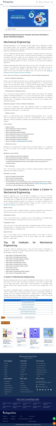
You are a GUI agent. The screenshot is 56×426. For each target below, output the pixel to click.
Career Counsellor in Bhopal (27, 407)
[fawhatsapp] (54, 418)
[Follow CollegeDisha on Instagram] (45, 389)
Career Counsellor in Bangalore (17, 404)
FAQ (21, 416)
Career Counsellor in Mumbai (27, 404)
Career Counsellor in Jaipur (7, 407)
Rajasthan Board (8, 389)
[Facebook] (37, 389)
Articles (22, 383)
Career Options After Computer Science (14, 317)
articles (7, 6)
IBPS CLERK (24, 365)
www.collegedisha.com (28, 424)
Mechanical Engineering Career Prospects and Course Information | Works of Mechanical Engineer (27, 6)
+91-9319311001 (41, 384)
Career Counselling (25, 389)
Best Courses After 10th (30, 317)
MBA (6, 372)
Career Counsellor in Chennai (37, 404)
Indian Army (23, 367)
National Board (8, 385)
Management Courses (42, 372)
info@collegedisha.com (43, 386)
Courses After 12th (41, 365)
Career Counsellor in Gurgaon (17, 407)
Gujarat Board (8, 391)
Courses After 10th (41, 363)
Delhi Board (7, 381)
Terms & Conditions (32, 421)
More (6, 376)
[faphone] (54, 423)
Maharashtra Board (9, 387)
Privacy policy (32, 416)
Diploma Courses (41, 367)
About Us (13, 416)
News (22, 381)
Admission (5, 416)
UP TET (22, 372)
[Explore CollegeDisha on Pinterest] (48, 389)
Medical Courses (40, 374)
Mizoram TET (24, 374)
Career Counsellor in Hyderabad (47, 404)
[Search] (37, 2)
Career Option (24, 387)
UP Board (7, 383)
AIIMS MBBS (24, 363)
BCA (6, 367)
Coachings (23, 385)
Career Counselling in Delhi (7, 404)
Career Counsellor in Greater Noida (47, 407)
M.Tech (6, 365)
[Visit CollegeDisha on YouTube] (51, 389)
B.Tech (6, 363)
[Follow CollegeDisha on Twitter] (40, 389)
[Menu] (52, 2)
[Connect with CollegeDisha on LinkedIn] (43, 389)
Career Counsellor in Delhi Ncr (37, 407)
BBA (6, 374)
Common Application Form (27, 391)
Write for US (5, 421)
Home (4, 6)
